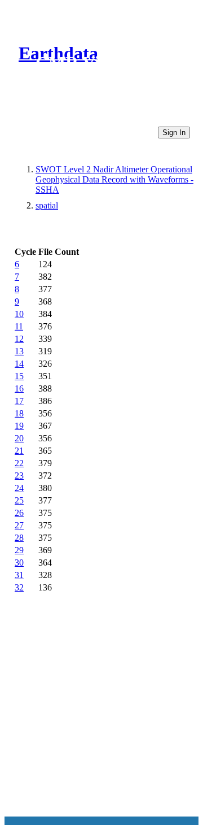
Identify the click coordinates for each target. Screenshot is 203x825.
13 (19, 351)
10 (19, 314)
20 (19, 438)
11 (19, 326)
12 (19, 339)
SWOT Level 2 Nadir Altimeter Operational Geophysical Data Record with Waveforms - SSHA (114, 179)
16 (19, 388)
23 (19, 475)
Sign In (174, 132)
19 (19, 426)
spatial (47, 205)
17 (19, 401)
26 (19, 513)
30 (19, 562)
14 (19, 363)
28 (19, 537)
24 (19, 488)
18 (19, 413)
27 (19, 525)
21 (19, 450)
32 (19, 587)
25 (19, 500)
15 (19, 376)
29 (19, 550)
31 (19, 575)
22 (19, 463)
